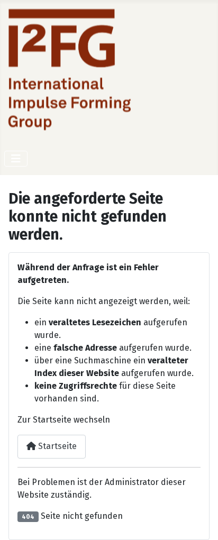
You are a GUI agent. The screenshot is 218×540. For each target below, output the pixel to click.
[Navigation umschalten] (16, 159)
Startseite (56, 446)
